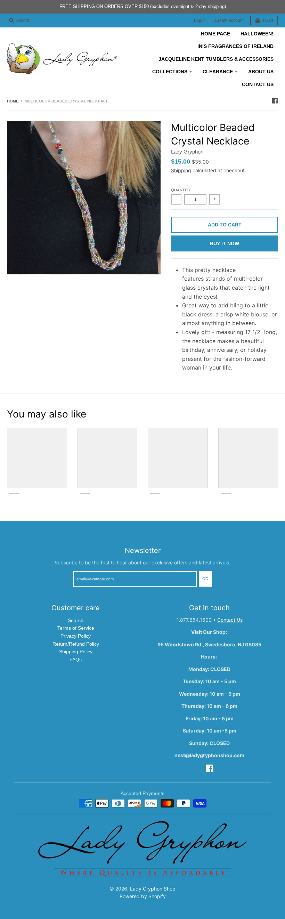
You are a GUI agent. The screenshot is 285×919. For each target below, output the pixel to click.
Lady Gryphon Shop (153, 889)
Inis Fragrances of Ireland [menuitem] (235, 46)
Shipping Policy (75, 651)
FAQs (76, 659)
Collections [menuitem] (169, 71)
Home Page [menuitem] (215, 33)
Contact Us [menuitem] (258, 84)
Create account (229, 20)
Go (205, 579)
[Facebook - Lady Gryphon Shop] (275, 101)
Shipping (181, 170)
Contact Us (230, 620)
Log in (200, 20)
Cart (267, 20)
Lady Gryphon (187, 152)
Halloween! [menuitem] (257, 33)
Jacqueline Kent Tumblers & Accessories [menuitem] (216, 59)
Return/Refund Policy (75, 644)
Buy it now (224, 243)
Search (75, 620)
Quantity (181, 190)
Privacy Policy (75, 636)
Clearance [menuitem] (218, 71)
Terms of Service (75, 628)
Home (12, 101)
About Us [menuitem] (261, 71)
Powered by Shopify (143, 896)
